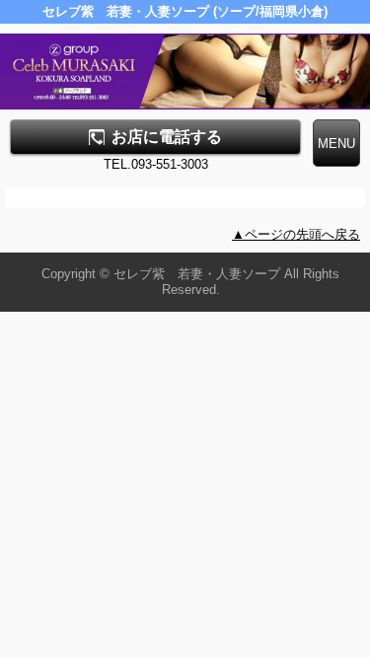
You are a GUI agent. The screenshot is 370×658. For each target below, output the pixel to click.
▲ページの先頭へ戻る (296, 234)
